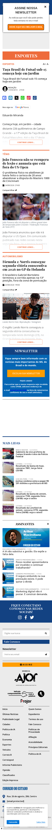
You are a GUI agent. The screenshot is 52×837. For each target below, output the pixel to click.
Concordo (13, 822)
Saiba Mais (40, 822)
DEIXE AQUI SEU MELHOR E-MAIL (26, 27)
